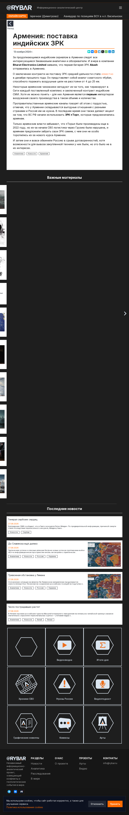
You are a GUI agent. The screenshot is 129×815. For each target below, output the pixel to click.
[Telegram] (99, 51)
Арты (82, 763)
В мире (35, 778)
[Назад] (10, 24)
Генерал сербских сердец (22, 519)
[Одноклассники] (95, 51)
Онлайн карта (17, 16)
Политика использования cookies (24, 807)
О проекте (61, 763)
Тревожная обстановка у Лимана (26, 575)
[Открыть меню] (120, 8)
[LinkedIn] (113, 51)
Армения (44, 154)
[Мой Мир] (109, 51)
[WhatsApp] (106, 51)
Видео (83, 768)
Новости (32, 154)
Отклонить (97, 804)
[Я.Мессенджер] (88, 51)
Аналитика (18, 154)
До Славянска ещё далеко (23, 543)
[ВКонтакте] (92, 51)
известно (107, 73)
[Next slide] (125, 313)
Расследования (40, 773)
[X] (102, 51)
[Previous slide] (4, 313)
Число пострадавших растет (24, 607)
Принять (115, 804)
